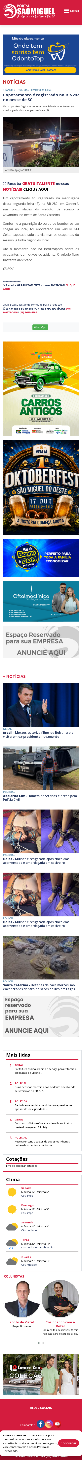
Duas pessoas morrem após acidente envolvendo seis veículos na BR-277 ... (45, 1089)
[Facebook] (41, 1423)
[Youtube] (57, 1423)
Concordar (68, 1443)
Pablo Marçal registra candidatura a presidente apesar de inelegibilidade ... (43, 1107)
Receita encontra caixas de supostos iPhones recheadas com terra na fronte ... (42, 1143)
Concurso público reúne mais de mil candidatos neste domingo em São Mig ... (43, 1125)
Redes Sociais (41, 1408)
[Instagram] (49, 1423)
